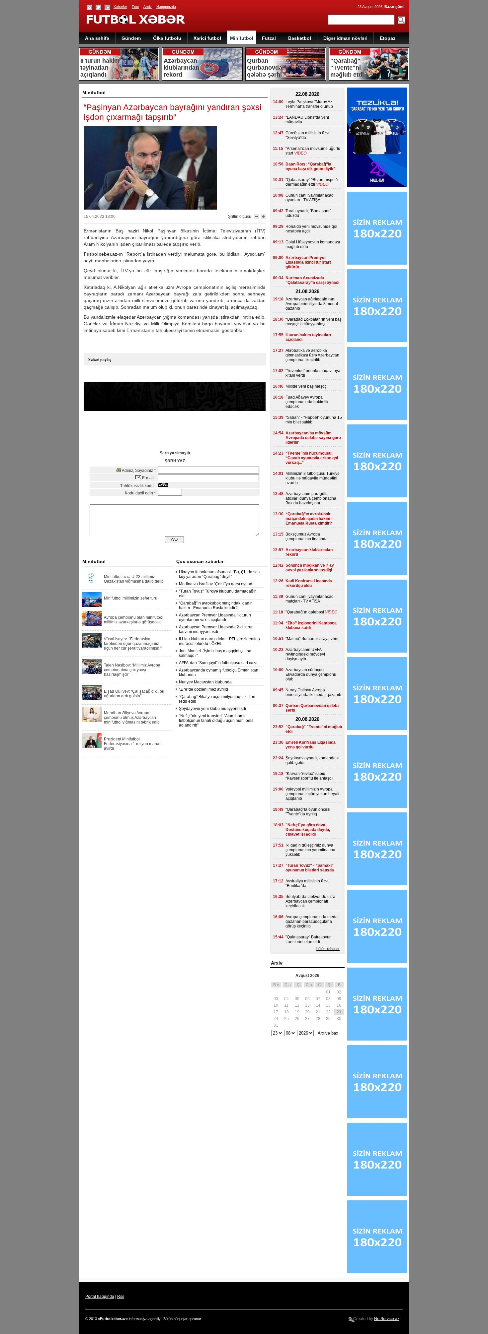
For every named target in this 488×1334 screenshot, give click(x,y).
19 (297, 1012)
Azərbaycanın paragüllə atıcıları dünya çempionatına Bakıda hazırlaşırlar (310, 498)
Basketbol (299, 38)
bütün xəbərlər (328, 949)
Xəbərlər (120, 7)
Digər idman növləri (345, 38)
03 (276, 998)
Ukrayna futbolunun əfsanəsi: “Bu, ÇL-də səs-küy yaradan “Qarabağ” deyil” (220, 574)
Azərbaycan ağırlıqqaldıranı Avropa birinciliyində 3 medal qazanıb (311, 304)
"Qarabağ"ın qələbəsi (304, 612)
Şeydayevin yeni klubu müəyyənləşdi (212, 708)
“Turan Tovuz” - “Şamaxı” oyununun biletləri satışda (309, 867)
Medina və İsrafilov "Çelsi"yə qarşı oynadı (216, 584)
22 (328, 1012)
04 (286, 998)
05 (297, 998)
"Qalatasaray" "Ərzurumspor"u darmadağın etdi (312, 182)
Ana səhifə (97, 38)
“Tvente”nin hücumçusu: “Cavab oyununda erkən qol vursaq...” (311, 458)
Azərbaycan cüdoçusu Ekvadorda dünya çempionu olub (310, 674)
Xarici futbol (207, 38)
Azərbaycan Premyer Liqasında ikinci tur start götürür (308, 262)
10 (276, 1005)
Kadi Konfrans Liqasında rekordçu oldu (308, 583)
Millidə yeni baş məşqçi (306, 386)
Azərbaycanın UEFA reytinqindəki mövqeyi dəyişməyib (305, 654)
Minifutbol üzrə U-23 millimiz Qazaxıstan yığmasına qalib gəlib (134, 579)
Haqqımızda (166, 7)
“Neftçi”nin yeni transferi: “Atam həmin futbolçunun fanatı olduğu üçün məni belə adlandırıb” (216, 721)
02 (339, 992)
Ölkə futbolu (167, 38)
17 (276, 1012)
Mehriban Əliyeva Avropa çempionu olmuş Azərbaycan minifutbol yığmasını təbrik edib (132, 718)
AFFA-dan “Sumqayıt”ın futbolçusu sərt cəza (218, 663)
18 (286, 1012)
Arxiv (147, 7)
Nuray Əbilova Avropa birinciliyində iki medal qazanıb (313, 692)
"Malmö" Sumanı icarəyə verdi (312, 638)
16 (339, 1005)
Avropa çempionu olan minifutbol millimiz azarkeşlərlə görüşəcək (133, 619)
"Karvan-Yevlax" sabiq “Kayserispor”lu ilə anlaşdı (309, 776)
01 (328, 992)
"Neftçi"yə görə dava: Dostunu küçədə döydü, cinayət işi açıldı (307, 830)
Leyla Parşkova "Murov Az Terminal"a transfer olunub (309, 104)
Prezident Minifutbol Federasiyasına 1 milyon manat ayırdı (132, 744)
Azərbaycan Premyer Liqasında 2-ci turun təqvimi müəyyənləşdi (216, 629)
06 (307, 998)
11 (286, 1005)
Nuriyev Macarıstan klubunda (205, 682)
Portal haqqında (99, 1296)
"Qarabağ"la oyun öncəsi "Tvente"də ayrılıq (307, 811)
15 (328, 1005)
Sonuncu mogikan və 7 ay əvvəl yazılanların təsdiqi (309, 567)
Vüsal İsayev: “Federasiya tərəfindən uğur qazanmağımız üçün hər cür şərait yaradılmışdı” (133, 644)
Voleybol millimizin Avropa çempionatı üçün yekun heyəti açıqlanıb (312, 794)
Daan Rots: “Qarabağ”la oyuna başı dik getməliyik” (310, 166)
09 (339, 998)
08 (328, 998)
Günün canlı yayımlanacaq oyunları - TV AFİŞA (309, 197)
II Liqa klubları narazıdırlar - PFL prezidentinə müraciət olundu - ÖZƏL (219, 641)
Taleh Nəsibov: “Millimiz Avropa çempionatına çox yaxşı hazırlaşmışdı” (132, 670)
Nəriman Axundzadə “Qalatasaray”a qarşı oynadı (312, 280)
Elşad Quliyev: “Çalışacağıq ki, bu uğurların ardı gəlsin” (134, 693)
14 (318, 1005)
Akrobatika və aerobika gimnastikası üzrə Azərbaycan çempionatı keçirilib (312, 355)
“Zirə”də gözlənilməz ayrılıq (203, 689)
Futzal (269, 38)
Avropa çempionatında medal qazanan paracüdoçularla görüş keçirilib (312, 921)
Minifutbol (241, 38)
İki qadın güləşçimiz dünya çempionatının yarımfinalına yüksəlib (310, 850)
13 (307, 1005)
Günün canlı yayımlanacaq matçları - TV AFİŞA (309, 598)
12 (297, 1005)
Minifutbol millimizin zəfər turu (130, 598)
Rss (120, 1296)
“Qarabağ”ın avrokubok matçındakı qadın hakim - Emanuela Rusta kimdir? (216, 605)
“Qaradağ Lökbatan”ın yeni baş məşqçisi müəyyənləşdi (313, 321)
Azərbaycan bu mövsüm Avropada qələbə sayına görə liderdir (313, 438)
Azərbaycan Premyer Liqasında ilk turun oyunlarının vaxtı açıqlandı (215, 617)
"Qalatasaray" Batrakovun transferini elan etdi (308, 939)
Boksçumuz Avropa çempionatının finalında (306, 536)
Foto (135, 7)
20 (307, 1012)
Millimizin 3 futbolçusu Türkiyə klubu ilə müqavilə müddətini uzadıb (312, 478)
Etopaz (387, 38)
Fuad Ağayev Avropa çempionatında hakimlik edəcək (306, 402)
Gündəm (131, 38)
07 (318, 998)
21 (318, 1012)
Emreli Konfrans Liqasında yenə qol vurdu (310, 744)
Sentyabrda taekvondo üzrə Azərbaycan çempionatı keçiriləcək (310, 901)
